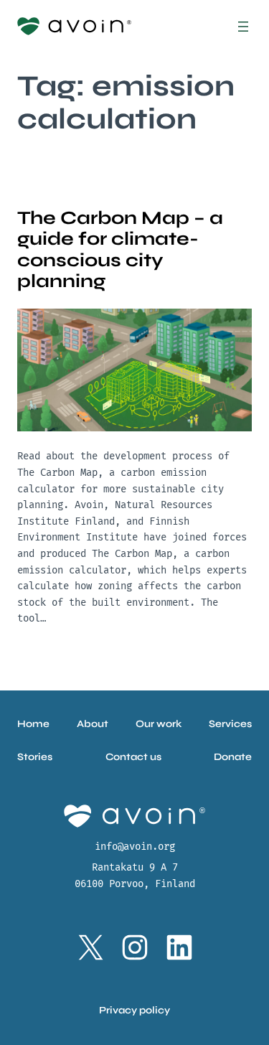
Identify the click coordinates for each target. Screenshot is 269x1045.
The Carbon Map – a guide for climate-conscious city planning (120, 249)
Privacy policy (134, 1010)
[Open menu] (243, 26)
